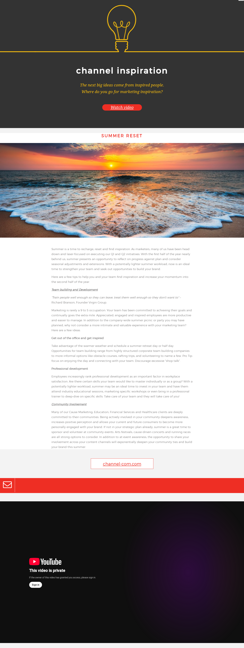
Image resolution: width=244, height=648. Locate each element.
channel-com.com (122, 463)
